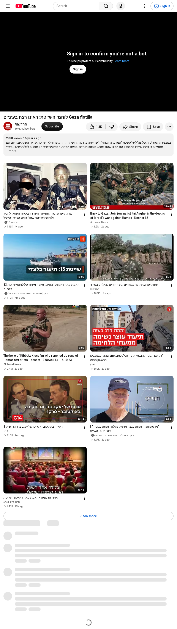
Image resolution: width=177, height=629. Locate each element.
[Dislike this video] (112, 126)
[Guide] (7, 6)
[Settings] (144, 6)
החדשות (21, 124)
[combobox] (77, 6)
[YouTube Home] (25, 6)
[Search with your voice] (120, 6)
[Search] (106, 6)
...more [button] (11, 151)
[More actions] (169, 126)
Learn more (122, 61)
